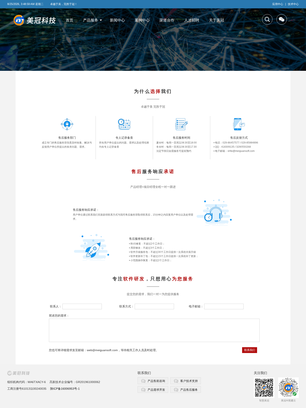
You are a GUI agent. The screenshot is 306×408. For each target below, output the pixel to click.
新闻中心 (117, 20)
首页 (69, 20)
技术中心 (293, 4)
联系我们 (249, 350)
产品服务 (90, 20)
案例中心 (142, 20)
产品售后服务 (189, 389)
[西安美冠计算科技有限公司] (36, 20)
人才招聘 (191, 20)
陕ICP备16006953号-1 (65, 388)
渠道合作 (166, 20)
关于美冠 (216, 20)
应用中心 (277, 4)
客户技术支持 (189, 381)
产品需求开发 (156, 389)
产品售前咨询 (156, 381)
